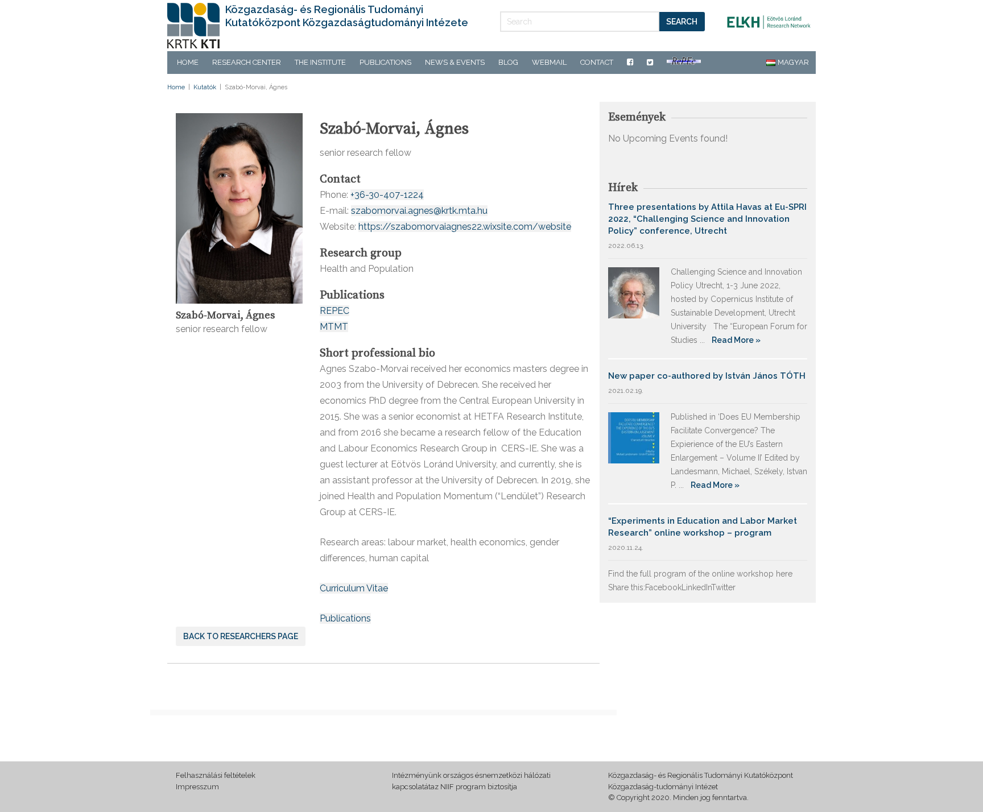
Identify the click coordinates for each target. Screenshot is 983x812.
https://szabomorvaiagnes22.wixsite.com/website (464, 226)
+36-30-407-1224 (387, 194)
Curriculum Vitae (354, 588)
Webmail (549, 62)
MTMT (334, 326)
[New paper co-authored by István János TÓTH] (633, 437)
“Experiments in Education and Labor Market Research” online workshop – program (702, 527)
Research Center (246, 62)
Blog (508, 62)
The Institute (320, 62)
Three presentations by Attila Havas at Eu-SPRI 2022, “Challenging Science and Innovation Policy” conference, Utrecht (707, 219)
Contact (596, 62)
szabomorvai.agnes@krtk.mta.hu (419, 210)
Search (681, 21)
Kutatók (204, 87)
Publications (385, 62)
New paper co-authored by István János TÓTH (707, 376)
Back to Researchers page (240, 636)
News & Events (455, 62)
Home (188, 62)
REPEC (334, 310)
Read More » (736, 340)
